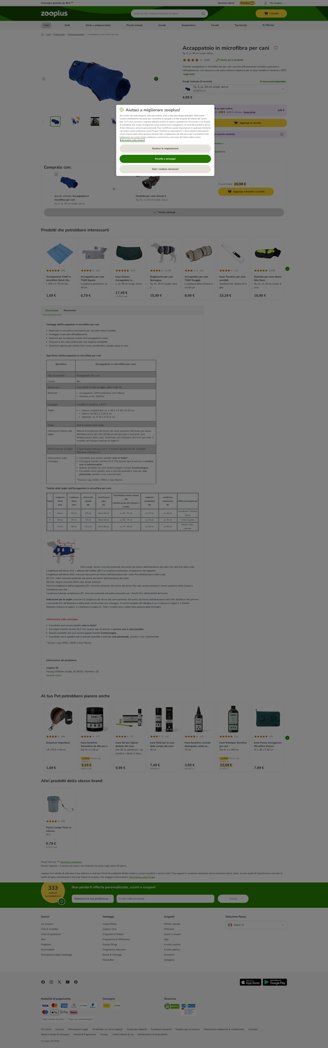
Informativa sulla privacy (132, 140)
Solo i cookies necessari (165, 169)
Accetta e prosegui (165, 158)
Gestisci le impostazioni (165, 148)
